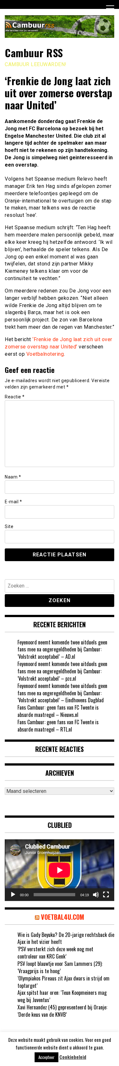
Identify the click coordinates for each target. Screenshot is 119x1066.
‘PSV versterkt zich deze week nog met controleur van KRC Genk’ (55, 952)
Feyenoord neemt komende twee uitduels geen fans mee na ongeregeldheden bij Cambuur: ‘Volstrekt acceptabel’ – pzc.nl (62, 671)
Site (9, 526)
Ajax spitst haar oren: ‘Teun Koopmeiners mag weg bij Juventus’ (62, 996)
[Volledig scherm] (106, 894)
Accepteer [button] (46, 1057)
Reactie (15, 396)
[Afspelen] (13, 894)
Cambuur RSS (34, 52)
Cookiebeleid (72, 1057)
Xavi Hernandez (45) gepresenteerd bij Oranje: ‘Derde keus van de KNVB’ (62, 1010)
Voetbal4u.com (62, 917)
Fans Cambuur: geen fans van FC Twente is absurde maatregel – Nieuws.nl (58, 711)
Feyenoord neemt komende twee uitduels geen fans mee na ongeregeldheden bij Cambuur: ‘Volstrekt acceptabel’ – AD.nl (62, 649)
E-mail (13, 501)
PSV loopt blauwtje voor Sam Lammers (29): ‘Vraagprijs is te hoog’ (59, 967)
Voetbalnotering (45, 354)
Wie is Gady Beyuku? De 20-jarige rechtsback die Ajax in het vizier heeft (65, 938)
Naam (13, 476)
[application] (59, 870)
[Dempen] (96, 894)
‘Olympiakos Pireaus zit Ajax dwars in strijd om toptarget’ (63, 981)
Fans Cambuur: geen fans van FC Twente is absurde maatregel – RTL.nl (58, 725)
